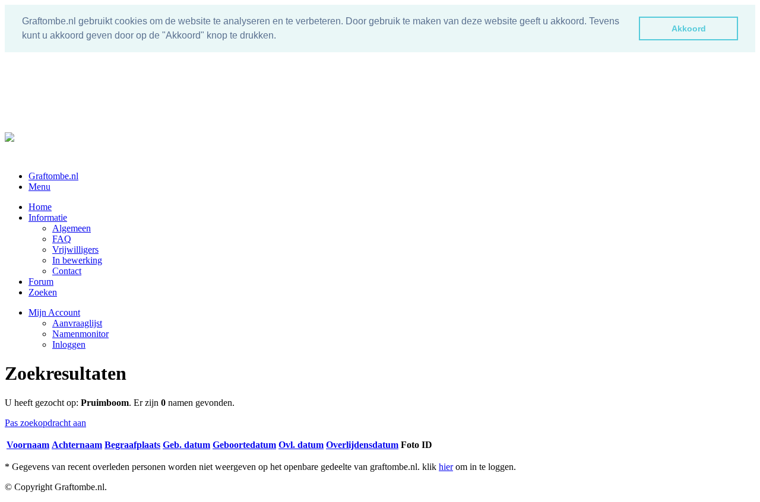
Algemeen (71, 228)
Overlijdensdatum (362, 445)
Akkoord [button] (689, 28)
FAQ (61, 239)
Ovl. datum (301, 445)
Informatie (47, 217)
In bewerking (77, 260)
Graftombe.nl (53, 176)
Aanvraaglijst (77, 323)
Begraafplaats (132, 445)
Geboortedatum (244, 445)
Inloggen (69, 344)
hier (446, 467)
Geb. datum (186, 445)
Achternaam (77, 445)
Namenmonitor (80, 334)
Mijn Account (54, 312)
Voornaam (28, 445)
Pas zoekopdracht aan (45, 423)
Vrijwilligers (75, 249)
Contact (66, 271)
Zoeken (42, 292)
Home (40, 207)
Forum (40, 282)
